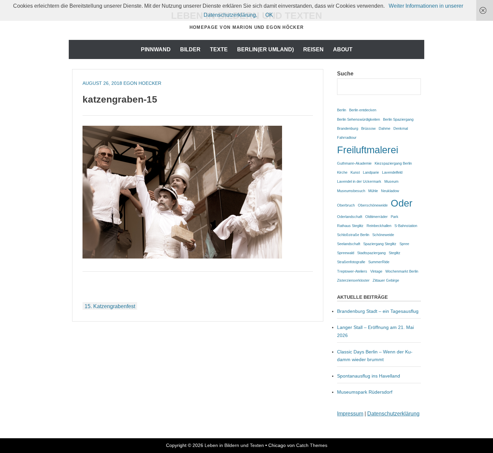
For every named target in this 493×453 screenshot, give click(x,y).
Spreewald (345, 253)
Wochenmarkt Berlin (401, 271)
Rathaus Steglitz (350, 226)
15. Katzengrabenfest (110, 306)
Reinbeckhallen (379, 226)
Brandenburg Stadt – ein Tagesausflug (378, 311)
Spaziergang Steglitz (379, 244)
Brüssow (368, 128)
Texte (219, 49)
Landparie (371, 172)
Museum (391, 181)
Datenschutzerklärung (393, 413)
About (342, 49)
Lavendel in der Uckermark (359, 181)
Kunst (355, 172)
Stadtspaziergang (371, 253)
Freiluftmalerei (367, 149)
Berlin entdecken (362, 110)
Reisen (313, 49)
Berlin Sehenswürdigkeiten (358, 119)
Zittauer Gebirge (386, 280)
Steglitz (394, 253)
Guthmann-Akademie (354, 163)
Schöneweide (383, 235)
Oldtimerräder (376, 217)
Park (394, 217)
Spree (404, 244)
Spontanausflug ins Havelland (368, 376)
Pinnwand (156, 49)
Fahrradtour (347, 137)
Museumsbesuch (351, 191)
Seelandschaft (348, 244)
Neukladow (390, 191)
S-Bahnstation (405, 226)
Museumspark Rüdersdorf (365, 392)
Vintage (376, 271)
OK (269, 15)
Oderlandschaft (349, 217)
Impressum (350, 413)
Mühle (373, 191)
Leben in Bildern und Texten (234, 445)
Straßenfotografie (351, 262)
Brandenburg (347, 128)
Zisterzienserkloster (353, 280)
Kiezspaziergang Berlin (393, 163)
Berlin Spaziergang (398, 119)
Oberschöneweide (373, 205)
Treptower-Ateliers (352, 271)
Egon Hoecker (142, 83)
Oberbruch (346, 205)
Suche (345, 73)
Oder (402, 203)
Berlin (341, 110)
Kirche (342, 172)
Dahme (384, 128)
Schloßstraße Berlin (353, 235)
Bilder (190, 49)
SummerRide (378, 262)
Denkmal (400, 128)
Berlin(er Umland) (265, 49)
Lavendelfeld (392, 172)
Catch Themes (311, 445)
